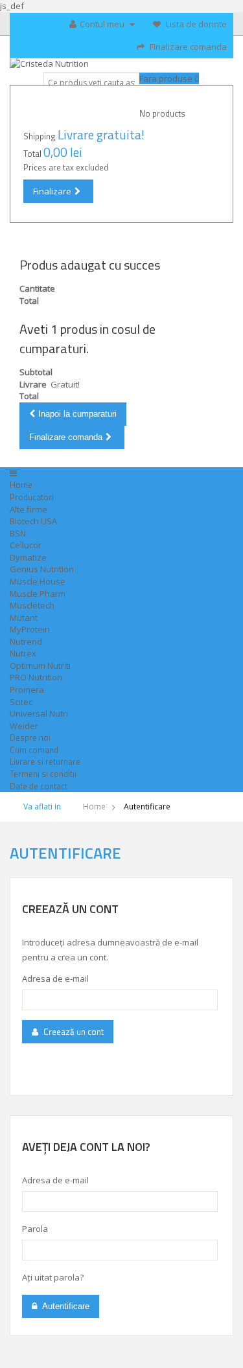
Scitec (21, 702)
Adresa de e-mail (55, 978)
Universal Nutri (39, 713)
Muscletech (32, 605)
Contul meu (103, 24)
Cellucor (25, 545)
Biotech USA (33, 521)
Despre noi (30, 737)
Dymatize (28, 557)
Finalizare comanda (187, 46)
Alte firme (28, 509)
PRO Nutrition (36, 677)
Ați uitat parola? (53, 1277)
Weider (24, 726)
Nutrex (23, 653)
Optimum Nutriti (40, 665)
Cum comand (34, 749)
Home (21, 484)
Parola (35, 1229)
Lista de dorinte (195, 24)
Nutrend (26, 641)
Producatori (32, 497)
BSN (18, 533)
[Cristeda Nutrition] (121, 66)
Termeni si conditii (43, 773)
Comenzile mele (96, 55)
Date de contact (38, 786)
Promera (27, 689)
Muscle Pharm (37, 593)
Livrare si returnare (45, 761)
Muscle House (37, 581)
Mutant (24, 617)
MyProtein (30, 629)
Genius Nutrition (42, 569)
